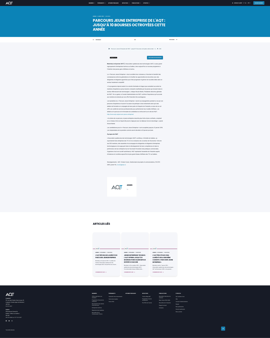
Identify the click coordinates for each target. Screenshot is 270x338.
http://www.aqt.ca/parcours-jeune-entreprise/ (120, 114)
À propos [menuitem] (145, 3)
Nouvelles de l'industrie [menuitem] (165, 302)
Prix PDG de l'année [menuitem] (147, 302)
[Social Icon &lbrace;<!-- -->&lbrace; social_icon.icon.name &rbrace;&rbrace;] (7, 320)
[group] (135, 49)
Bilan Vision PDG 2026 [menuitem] (164, 300)
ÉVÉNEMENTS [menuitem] (101, 3)
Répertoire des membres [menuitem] (98, 310)
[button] (109, 48)
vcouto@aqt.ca (121, 164)
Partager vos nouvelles (155, 57)
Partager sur (113, 57)
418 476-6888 (9, 317)
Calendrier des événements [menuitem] (115, 296)
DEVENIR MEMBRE (259, 3)
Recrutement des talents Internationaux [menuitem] (98, 304)
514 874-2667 (9, 306)
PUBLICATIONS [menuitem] (135, 3)
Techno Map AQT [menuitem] (146, 296)
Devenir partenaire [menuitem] (180, 309)
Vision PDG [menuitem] (111, 301)
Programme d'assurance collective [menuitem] (98, 300)
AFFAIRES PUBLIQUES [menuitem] (113, 3)
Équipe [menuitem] (177, 304)
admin (94, 16)
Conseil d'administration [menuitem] (182, 301)
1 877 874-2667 (18, 317)
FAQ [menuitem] (177, 299)
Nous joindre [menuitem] (179, 311)
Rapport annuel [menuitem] (163, 305)
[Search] (245, 2)
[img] (157, 49)
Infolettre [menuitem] (161, 307)
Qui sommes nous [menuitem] (180, 296)
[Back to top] (223, 329)
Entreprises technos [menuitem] (97, 307)
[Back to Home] (9, 3)
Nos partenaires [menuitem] (180, 306)
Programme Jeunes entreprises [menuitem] (147, 299)
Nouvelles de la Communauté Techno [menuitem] (97, 313)
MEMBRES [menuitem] (91, 3)
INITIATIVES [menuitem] (125, 3)
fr (248, 3)
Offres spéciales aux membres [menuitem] (97, 297)
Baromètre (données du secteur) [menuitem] (165, 297)
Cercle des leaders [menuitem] (113, 299)
